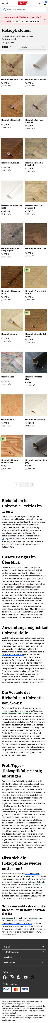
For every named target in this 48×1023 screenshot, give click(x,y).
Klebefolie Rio (7, 377)
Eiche (4, 516)
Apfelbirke (14, 584)
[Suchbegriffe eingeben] (4, 9)
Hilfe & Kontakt (11, 952)
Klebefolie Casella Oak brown (35, 335)
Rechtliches (9, 962)
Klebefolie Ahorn (9, 334)
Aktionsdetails (29, 21)
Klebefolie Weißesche (35, 419)
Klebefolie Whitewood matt (11, 207)
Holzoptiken (33, 516)
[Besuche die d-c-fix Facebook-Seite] (6, 977)
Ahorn (43, 584)
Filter (5, 47)
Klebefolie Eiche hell (10, 120)
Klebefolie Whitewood (35, 79)
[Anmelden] (7, 3)
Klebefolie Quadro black (33, 378)
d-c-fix (7, 947)
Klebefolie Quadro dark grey (36, 461)
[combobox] (24, 9)
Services (8, 957)
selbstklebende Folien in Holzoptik (17, 923)
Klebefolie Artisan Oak (35, 248)
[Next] (32, 484)
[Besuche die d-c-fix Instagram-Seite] (13, 977)
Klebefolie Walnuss (10, 163)
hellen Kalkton (27, 671)
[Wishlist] (40, 3)
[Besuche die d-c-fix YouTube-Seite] (27, 977)
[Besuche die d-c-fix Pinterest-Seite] (20, 977)
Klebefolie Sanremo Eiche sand (34, 207)
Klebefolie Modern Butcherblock (9, 461)
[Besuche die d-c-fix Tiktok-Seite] (32, 977)
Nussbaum (30, 584)
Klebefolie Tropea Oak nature (35, 292)
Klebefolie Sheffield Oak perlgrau (10, 249)
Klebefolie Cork (8, 419)
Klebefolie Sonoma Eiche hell (34, 164)
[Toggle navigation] (3, 3)
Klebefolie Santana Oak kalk (34, 121)
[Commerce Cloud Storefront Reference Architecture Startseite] (24, 3)
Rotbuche (11, 516)
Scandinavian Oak (10, 918)
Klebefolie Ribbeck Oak (12, 79)
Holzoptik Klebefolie (36, 882)
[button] (44, 19)
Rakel (30, 834)
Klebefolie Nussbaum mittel (11, 292)
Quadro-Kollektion (34, 598)
